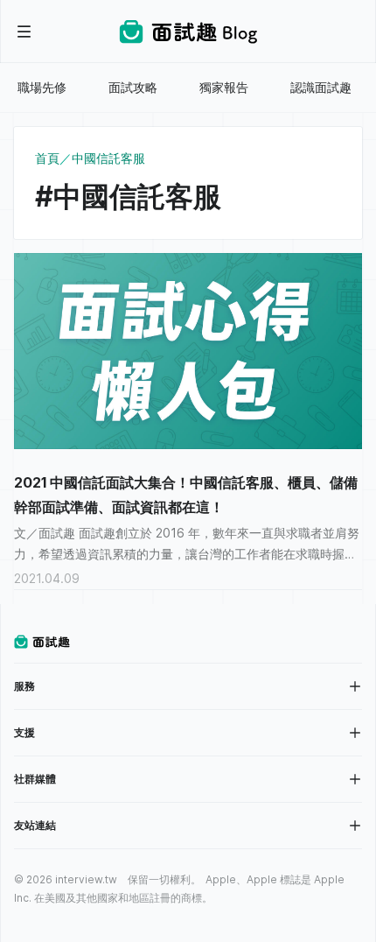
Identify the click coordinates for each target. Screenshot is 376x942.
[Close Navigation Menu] (24, 31)
